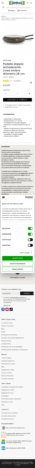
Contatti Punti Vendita (9, 413)
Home (3, 16)
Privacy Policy (6, 341)
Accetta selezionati (17, 263)
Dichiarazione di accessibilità (11, 347)
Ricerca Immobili (7, 376)
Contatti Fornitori (7, 379)
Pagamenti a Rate (7, 370)
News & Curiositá (7, 326)
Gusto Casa (7, 60)
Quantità (6, 90)
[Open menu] (2, 3)
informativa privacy (17, 297)
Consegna (5, 396)
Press (3, 332)
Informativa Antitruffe (9, 335)
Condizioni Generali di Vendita (12, 387)
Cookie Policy (6, 344)
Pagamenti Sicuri (7, 393)
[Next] (32, 275)
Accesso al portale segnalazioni (12, 338)
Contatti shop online (8, 416)
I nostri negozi (6, 358)
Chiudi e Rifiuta (17, 269)
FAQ (2, 367)
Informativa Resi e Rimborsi (11, 399)
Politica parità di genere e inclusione (14, 350)
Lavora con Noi (6, 373)
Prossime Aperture (8, 361)
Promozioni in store (8, 364)
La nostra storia (7, 323)
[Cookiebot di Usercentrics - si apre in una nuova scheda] (25, 197)
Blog (2, 329)
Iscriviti (26, 293)
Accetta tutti (17, 258)
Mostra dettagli (25, 252)
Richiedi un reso (7, 402)
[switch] (30, 234)
